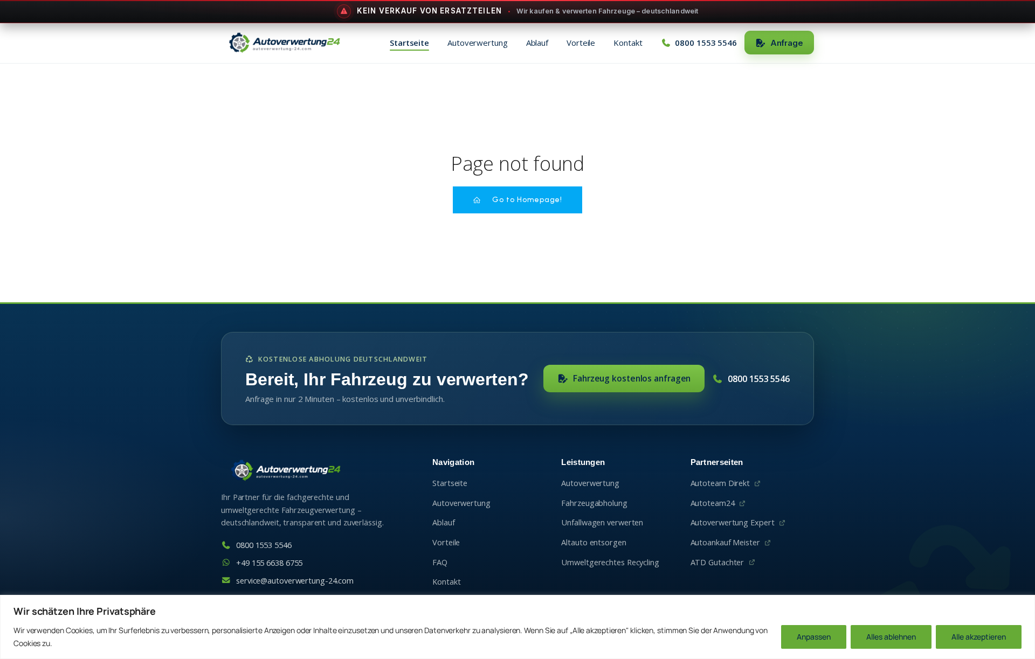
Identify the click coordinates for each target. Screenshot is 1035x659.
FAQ (439, 562)
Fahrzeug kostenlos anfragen (632, 378)
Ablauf (537, 42)
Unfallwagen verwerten (602, 522)
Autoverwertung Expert (733, 522)
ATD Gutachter (717, 562)
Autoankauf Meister (725, 542)
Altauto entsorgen (593, 542)
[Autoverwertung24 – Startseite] (284, 42)
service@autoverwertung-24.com (295, 580)
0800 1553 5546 (759, 379)
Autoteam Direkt (720, 483)
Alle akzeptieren (978, 637)
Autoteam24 (713, 503)
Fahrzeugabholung (594, 503)
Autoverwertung (477, 42)
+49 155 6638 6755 (269, 563)
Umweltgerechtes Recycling (610, 562)
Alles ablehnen (891, 637)
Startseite (409, 42)
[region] (517, 627)
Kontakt (627, 42)
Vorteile (581, 42)
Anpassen (814, 637)
